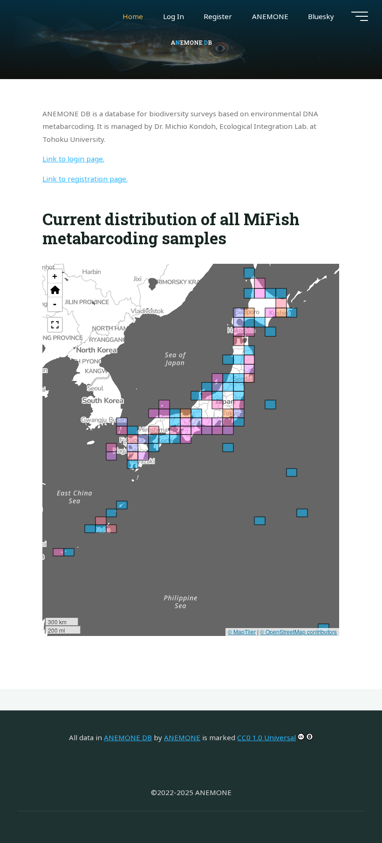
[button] (55, 290)
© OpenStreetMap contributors (298, 632)
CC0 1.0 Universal (266, 737)
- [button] (55, 304)
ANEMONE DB (128, 737)
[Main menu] (359, 16)
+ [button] (55, 276)
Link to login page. (73, 158)
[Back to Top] (346, 807)
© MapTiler (242, 632)
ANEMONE (182, 737)
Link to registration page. (85, 178)
